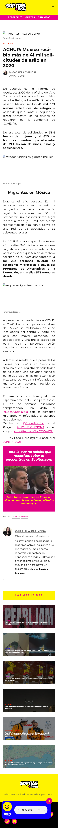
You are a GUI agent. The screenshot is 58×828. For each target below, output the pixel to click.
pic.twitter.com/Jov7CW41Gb (33, 431)
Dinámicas (44, 17)
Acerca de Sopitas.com (39, 794)
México (24, 517)
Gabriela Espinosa (24, 72)
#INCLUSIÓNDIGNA (30, 427)
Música (8, 620)
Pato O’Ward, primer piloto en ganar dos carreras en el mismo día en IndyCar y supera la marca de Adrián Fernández (27, 734)
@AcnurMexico (33, 423)
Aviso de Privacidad (14, 794)
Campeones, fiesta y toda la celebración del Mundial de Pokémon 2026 (29, 679)
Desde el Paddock (12, 731)
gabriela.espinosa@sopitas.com (34, 536)
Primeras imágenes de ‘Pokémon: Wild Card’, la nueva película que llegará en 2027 (29, 651)
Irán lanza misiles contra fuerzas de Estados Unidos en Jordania (26, 707)
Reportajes (15, 17)
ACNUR (16, 517)
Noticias (8, 43)
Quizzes (30, 17)
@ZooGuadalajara (15, 412)
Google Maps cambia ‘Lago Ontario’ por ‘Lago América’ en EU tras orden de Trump (28, 764)
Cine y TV (8, 648)
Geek (7, 676)
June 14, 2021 (12, 441)
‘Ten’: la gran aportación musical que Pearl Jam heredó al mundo (28, 623)
